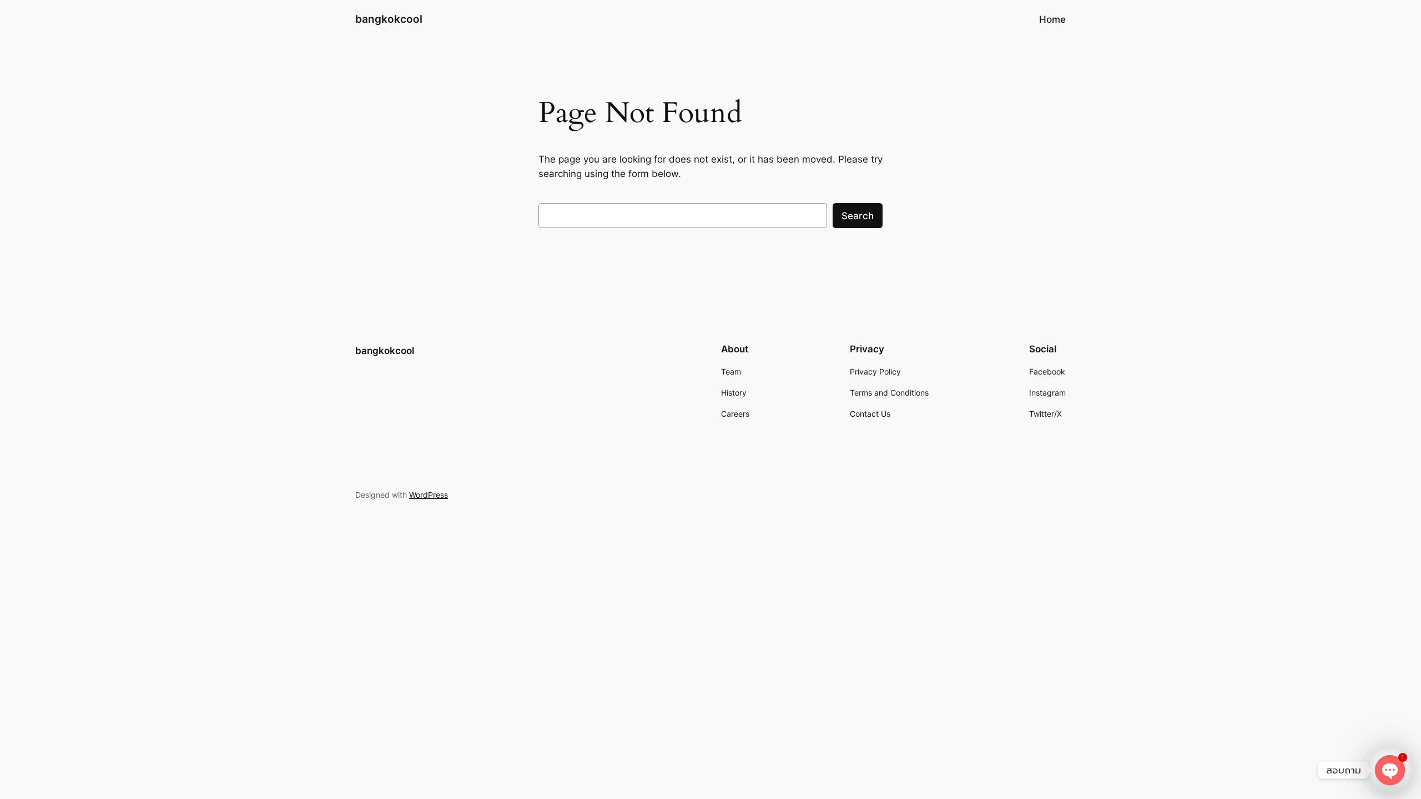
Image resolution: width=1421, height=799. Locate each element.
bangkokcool (388, 19)
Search (857, 215)
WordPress (428, 494)
